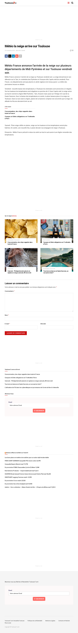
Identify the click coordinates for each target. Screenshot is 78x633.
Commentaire (10, 291)
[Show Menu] (68, 3)
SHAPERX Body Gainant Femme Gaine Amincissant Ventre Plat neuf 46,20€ (28, 474)
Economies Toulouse (13, 240)
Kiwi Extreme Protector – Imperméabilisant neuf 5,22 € (21, 470)
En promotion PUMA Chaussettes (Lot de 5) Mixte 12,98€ (22, 467)
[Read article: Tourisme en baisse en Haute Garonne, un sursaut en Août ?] (56, 260)
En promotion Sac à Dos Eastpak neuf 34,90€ (18, 484)
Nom (7, 315)
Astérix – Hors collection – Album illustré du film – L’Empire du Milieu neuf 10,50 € (30, 487)
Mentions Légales (50, 620)
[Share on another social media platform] (20, 56)
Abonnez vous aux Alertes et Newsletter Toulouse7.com (21, 582)
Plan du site (8, 623)
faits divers (46, 240)
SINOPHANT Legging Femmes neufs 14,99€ (18, 477)
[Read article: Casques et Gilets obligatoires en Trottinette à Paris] (56, 231)
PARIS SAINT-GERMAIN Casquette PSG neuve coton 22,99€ (23, 461)
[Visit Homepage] (11, 3)
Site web (43, 324)
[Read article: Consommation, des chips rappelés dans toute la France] (21, 231)
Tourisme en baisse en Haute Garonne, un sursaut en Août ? (23, 384)
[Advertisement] (39, 22)
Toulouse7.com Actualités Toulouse (14, 620)
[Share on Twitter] (9, 56)
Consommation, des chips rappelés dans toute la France (22, 374)
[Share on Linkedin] (13, 56)
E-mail (7, 324)
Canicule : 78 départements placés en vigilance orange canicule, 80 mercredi (29, 381)
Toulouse (10, 268)
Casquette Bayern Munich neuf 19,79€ (16, 464)
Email (10, 402)
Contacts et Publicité (64, 620)
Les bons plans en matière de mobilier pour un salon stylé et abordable (27, 457)
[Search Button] (72, 3)
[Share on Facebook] (6, 56)
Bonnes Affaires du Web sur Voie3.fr (17, 452)
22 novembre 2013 (10, 50)
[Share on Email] (16, 56)
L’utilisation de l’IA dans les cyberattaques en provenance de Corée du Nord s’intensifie (32, 387)
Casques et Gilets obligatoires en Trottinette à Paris (21, 377)
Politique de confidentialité (35, 620)
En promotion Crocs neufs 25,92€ (15, 480)
